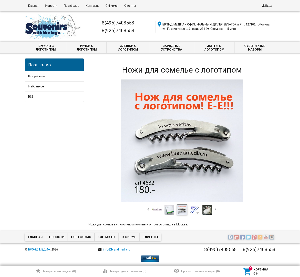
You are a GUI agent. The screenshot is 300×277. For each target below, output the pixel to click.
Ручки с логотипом (87, 47)
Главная (33, 6)
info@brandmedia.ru (114, 249)
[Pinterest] (255, 237)
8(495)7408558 (118, 23)
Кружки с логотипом (46, 47)
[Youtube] (266, 237)
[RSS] (260, 237)
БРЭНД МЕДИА (39, 249)
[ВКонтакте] (231, 237)
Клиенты (130, 6)
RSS (31, 96)
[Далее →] (182, 201)
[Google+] (237, 237)
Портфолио (71, 6)
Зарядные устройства (171, 47)
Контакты (92, 6)
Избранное (36, 86)
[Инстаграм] (272, 237)
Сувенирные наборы (255, 47)
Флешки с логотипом (128, 47)
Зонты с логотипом (214, 47)
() (55, 271)
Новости (51, 6)
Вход (266, 6)
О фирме (112, 6)
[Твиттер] (249, 237)
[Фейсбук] (243, 237)
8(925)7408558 (118, 30)
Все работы (36, 76)
